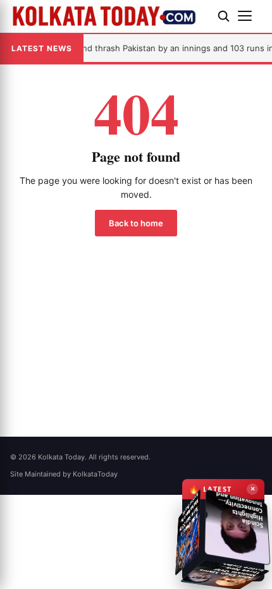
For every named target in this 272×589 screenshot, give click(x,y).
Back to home (136, 223)
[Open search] (223, 16)
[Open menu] (250, 16)
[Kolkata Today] (108, 16)
